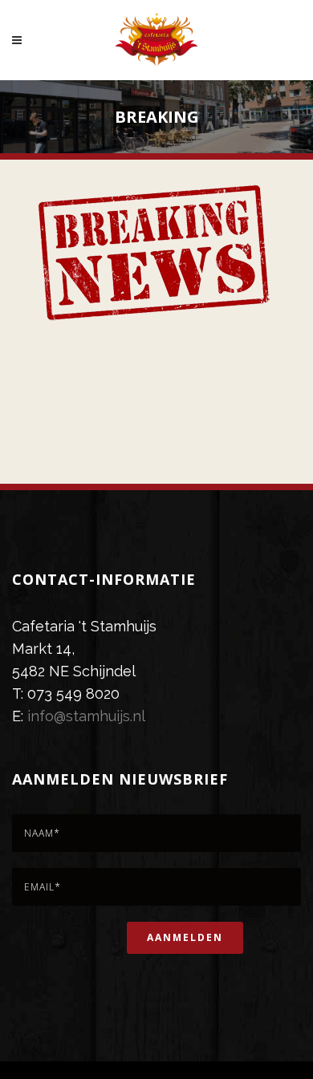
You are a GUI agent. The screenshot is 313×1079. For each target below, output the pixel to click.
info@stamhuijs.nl (86, 716)
